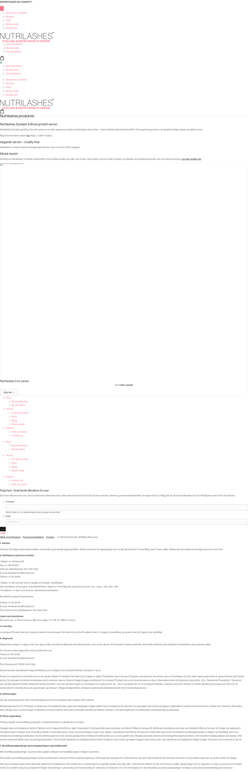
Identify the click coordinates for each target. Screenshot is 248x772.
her (28, 135)
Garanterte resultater (16, 12)
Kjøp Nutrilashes (14, 44)
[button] (9, 392)
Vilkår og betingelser (10, 537)
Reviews (10, 16)
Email (8, 516)
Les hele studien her (191, 159)
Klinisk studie (12, 24)
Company (10, 501)
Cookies (50, 537)
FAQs (8, 20)
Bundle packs (13, 47)
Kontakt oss (12, 27)
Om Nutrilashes (14, 51)
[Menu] (2, 8)
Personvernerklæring (33, 537)
